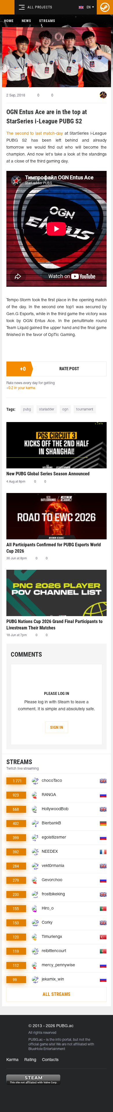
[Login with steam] (105, 7)
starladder (46, 409)
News (26, 21)
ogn (65, 409)
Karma (12, 1060)
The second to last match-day (34, 134)
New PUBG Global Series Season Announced (48, 473)
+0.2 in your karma (20, 388)
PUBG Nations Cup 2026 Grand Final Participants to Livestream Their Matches (54, 625)
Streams (47, 21)
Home (9, 21)
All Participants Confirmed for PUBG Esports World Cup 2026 (53, 548)
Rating (30, 1060)
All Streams (56, 994)
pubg (27, 409)
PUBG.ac (35, 1039)
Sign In (56, 727)
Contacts (50, 1060)
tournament (84, 409)
